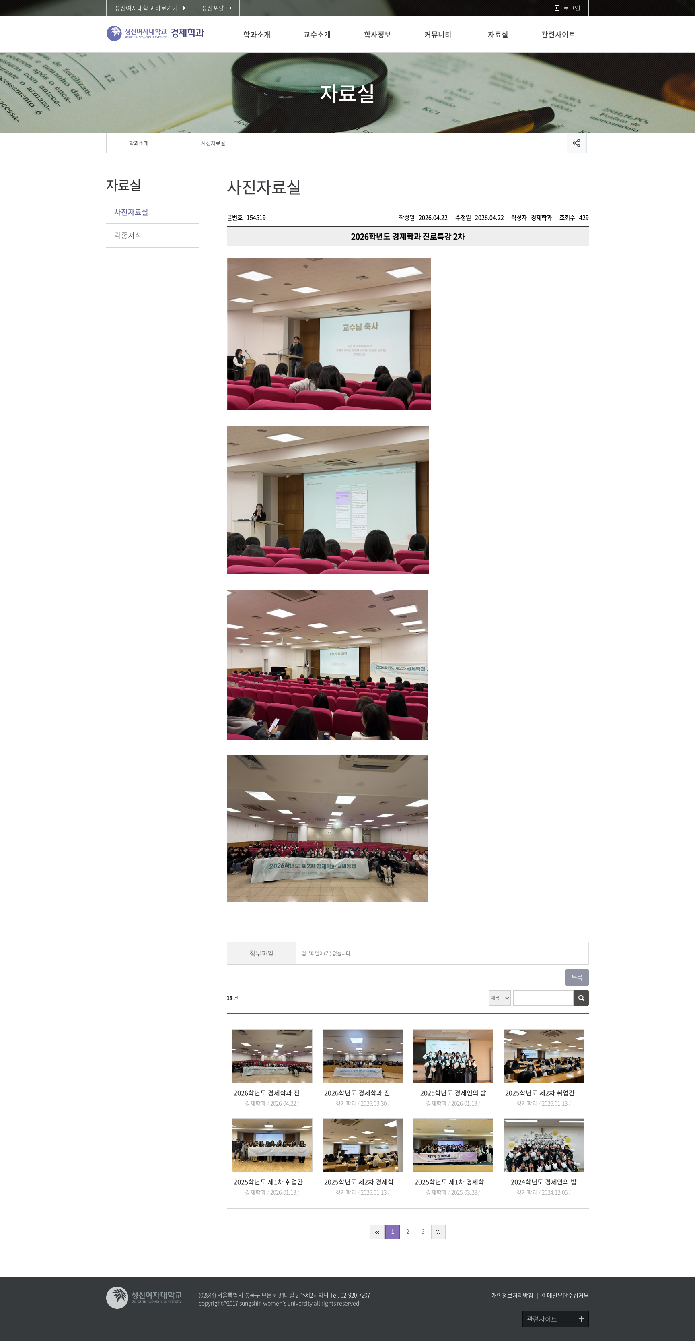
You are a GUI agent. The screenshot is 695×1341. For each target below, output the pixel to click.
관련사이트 (558, 34)
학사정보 (377, 34)
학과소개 (257, 34)
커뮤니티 (438, 34)
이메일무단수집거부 (565, 1295)
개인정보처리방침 (512, 1295)
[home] (115, 143)
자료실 (498, 34)
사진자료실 (213, 143)
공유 (577, 143)
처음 (377, 1232)
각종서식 (128, 235)
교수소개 (317, 34)
